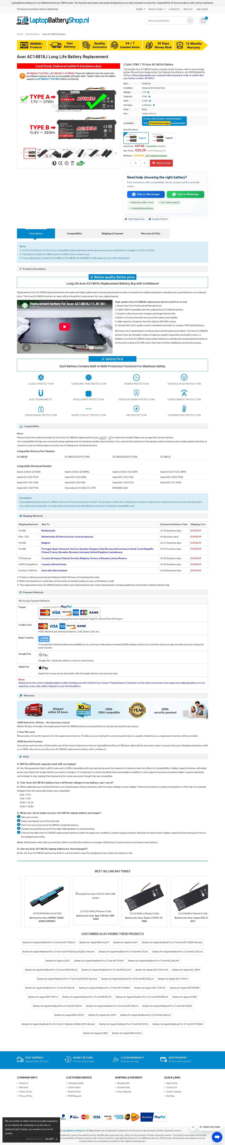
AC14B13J (165, 456)
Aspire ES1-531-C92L (123, 477)
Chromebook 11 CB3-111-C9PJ (80, 488)
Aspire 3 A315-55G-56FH (125, 471)
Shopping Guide (76, 1083)
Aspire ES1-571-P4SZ (170, 482)
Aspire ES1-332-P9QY (28, 477)
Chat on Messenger (148, 194)
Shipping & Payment (112, 233)
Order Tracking (173, 1091)
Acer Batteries (32, 34)
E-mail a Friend (159, 219)
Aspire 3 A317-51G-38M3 (173, 471)
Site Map (170, 1096)
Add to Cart (163, 163)
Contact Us (174, 9)
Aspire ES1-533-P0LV (75, 482)
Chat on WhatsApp (188, 194)
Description (35, 233)
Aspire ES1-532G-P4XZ (171, 477)
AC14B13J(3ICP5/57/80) (77, 456)
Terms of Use (25, 1091)
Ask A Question (136, 219)
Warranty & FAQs (150, 233)
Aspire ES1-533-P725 (123, 482)
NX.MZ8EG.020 (120, 488)
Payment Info (123, 1087)
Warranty (23, 1087)
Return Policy (74, 1091)
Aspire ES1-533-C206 (27, 482)
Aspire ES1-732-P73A (27, 488)
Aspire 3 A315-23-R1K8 (29, 471)
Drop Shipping (124, 1091)
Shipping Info (123, 1083)
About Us (188, 9)
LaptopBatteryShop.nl (73, 1130)
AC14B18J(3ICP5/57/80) (124, 456)
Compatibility (74, 233)
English (139, 9)
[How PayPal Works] (154, 1117)
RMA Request (74, 1096)
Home (20, 34)
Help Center (202, 9)
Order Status (74, 1087)
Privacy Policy (25, 1096)
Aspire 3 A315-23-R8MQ (77, 471)
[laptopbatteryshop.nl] (52, 24)
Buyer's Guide (155, 9)
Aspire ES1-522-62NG (75, 477)
